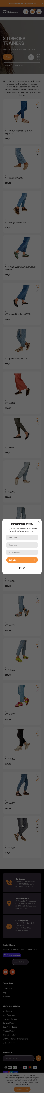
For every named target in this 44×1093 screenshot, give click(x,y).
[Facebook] (20, 568)
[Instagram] (24, 568)
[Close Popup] (38, 521)
